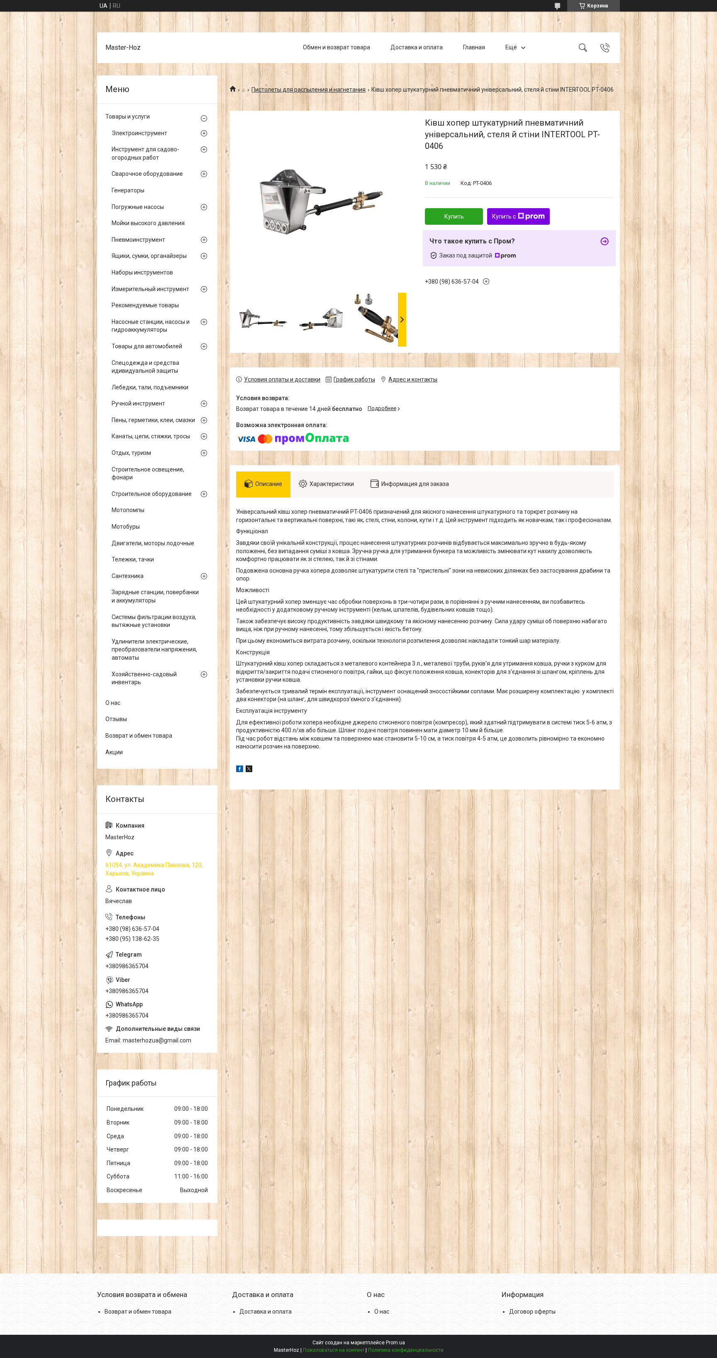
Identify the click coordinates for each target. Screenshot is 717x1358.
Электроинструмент (139, 133)
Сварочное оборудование (147, 173)
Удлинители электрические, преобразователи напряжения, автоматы (154, 649)
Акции (114, 752)
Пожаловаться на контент (333, 1350)
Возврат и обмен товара (138, 735)
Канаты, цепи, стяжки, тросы (151, 436)
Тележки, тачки (133, 559)
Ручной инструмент (138, 403)
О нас (112, 703)
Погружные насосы (138, 207)
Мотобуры (126, 526)
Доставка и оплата (416, 47)
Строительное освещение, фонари (148, 473)
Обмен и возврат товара (336, 47)
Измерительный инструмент (150, 289)
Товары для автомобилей (147, 346)
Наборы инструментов (142, 272)
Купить (454, 216)
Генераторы (128, 190)
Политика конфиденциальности (406, 1350)
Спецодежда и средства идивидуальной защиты (145, 367)
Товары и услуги (127, 116)
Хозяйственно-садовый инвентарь (144, 678)
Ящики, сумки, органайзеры (149, 256)
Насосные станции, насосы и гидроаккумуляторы (151, 325)
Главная (474, 47)
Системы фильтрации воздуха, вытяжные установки (154, 621)
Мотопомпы (128, 510)
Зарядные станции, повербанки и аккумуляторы (155, 596)
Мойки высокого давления (148, 223)
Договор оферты (532, 1311)
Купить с (504, 216)
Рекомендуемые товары (145, 305)
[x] (249, 770)
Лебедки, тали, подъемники (150, 387)
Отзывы (116, 719)
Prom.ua (395, 1343)
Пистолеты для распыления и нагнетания (308, 89)
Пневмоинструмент (138, 239)
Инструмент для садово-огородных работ (145, 153)
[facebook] (239, 770)
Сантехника (128, 576)
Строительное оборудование (152, 494)
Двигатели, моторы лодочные (153, 543)
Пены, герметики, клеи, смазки (153, 420)
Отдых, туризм (131, 452)
